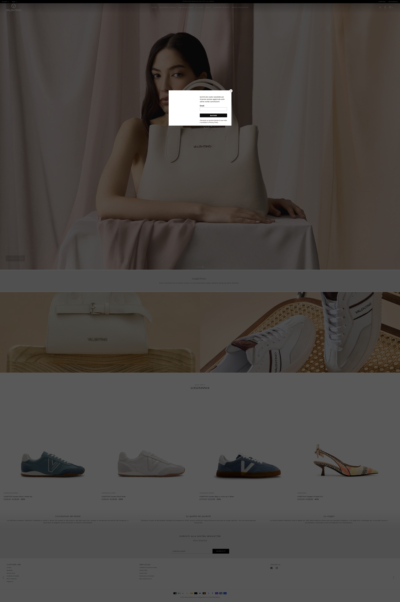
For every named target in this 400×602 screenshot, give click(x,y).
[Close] (230, 90)
